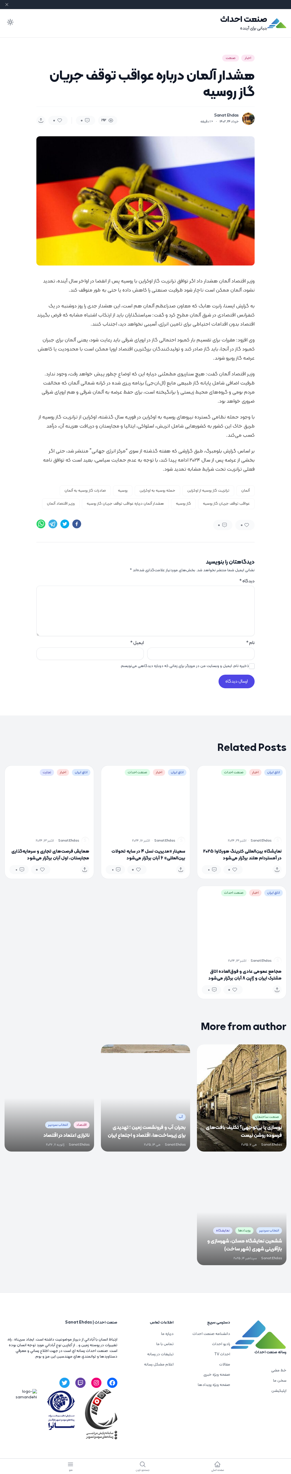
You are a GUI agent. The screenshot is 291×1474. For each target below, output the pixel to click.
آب (181, 1117)
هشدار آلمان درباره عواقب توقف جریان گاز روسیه (125, 504)
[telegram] (52, 523)
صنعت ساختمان (267, 1117)
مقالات (224, 1364)
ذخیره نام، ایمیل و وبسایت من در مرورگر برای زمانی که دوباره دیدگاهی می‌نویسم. (184, 666)
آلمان (245, 491)
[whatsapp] (40, 523)
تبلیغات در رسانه (160, 1354)
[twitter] (64, 523)
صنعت (231, 58)
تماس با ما (165, 1344)
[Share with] (40, 120)
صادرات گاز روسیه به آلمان (85, 491)
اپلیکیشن (278, 1391)
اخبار (248, 58)
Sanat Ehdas (226, 116)
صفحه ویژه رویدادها (214, 1385)
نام (250, 643)
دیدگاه (247, 581)
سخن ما (279, 1381)
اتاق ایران (273, 772)
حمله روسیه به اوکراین (157, 491)
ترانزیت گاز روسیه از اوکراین (208, 491)
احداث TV (222, 1354)
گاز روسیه (183, 504)
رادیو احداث (221, 1344)
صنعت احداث (243, 19)
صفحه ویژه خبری (216, 1375)
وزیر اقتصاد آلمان (61, 504)
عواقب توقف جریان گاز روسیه (226, 504)
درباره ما (167, 1334)
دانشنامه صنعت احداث (211, 1334)
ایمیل (137, 643)
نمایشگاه (223, 1230)
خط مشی (278, 1370)
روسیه (123, 491)
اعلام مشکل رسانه (159, 1364)
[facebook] (76, 523)
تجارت (47, 772)
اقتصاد (81, 1124)
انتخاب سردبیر (58, 1124)
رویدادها (244, 1230)
